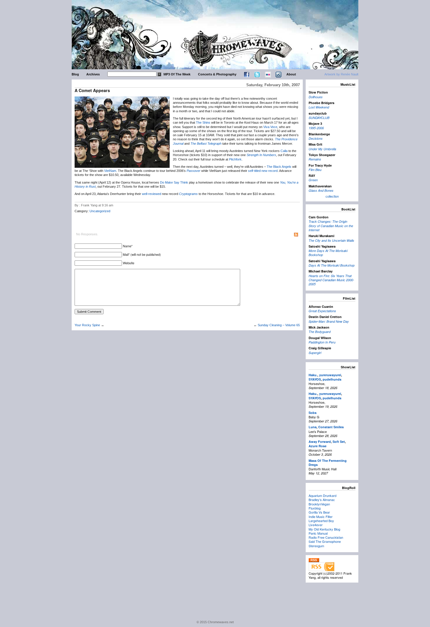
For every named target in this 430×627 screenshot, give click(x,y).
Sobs (313, 412)
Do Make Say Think (174, 182)
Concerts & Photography (217, 74)
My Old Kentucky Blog (324, 529)
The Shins (203, 122)
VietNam (110, 170)
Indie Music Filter (321, 516)
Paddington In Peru (322, 342)
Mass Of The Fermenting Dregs (328, 462)
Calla (284, 151)
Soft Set (339, 441)
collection (332, 196)
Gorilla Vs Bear (319, 512)
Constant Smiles (331, 427)
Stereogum (316, 545)
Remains (315, 159)
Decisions (316, 138)
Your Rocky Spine (87, 325)
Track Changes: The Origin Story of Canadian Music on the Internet (331, 225)
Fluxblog (315, 508)
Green (313, 180)
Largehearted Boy (321, 520)
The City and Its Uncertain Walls (331, 240)
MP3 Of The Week (177, 74)
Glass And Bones (321, 190)
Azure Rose (317, 446)
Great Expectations (322, 311)
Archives (93, 74)
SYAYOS (315, 379)
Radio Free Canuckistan (326, 537)
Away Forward (320, 441)
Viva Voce (270, 127)
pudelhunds (332, 379)
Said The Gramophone (325, 541)
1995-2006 (316, 128)
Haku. (313, 375)
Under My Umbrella (322, 149)
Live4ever (316, 524)
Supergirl (315, 352)
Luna (313, 427)
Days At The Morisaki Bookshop (332, 265)
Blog (75, 74)
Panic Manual (318, 533)
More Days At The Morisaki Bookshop (328, 252)
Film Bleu (315, 169)
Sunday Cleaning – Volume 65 (279, 325)
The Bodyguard (320, 331)
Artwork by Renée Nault (341, 74)
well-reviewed (151, 194)
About (291, 74)
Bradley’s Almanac (322, 499)
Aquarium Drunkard (322, 495)
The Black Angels (279, 166)
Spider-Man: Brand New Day (329, 321)
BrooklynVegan (319, 504)
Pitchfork (235, 159)
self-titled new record (263, 170)
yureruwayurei (330, 375)
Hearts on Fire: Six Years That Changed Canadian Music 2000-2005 (331, 280)
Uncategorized (100, 211)
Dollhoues (316, 97)
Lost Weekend (319, 107)
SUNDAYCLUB (319, 117)
